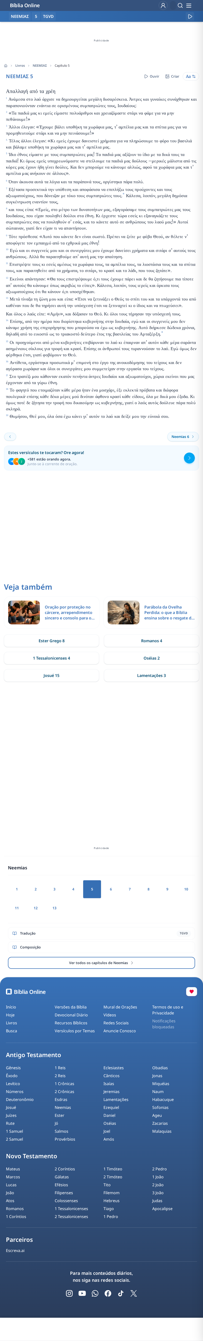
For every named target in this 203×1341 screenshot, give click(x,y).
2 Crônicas (64, 1091)
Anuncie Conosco (119, 1031)
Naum (158, 1091)
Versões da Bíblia (71, 1007)
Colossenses (66, 1200)
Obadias (160, 1067)
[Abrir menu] (188, 5)
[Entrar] (163, 5)
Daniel (109, 1115)
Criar (175, 76)
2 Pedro (159, 1169)
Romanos (15, 1208)
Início (11, 1007)
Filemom (111, 1192)
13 (54, 908)
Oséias (109, 1123)
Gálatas (62, 1177)
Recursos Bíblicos (71, 1023)
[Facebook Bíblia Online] (108, 1293)
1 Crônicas (64, 1083)
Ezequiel (111, 1107)
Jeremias (111, 1091)
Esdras (61, 1099)
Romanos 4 (151, 640)
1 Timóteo (112, 1169)
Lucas (11, 1185)
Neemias (63, 1107)
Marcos (13, 1177)
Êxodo (12, 1075)
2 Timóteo (112, 1177)
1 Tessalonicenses (71, 1208)
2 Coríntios (65, 1169)
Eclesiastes (113, 1067)
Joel (106, 1131)
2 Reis (60, 1075)
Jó (56, 1123)
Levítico (13, 1083)
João (10, 1192)
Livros (20, 65)
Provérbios (65, 1139)
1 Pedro (110, 1216)
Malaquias (162, 1131)
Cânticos (111, 1075)
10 (186, 889)
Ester (59, 1115)
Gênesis (13, 1067)
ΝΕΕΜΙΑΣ (40, 65)
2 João (158, 1185)
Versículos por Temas (75, 1031)
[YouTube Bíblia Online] (82, 1293)
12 (36, 908)
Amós (108, 1139)
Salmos (61, 1131)
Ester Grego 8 (52, 640)
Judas (157, 1200)
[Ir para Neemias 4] (10, 437)
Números (15, 1091)
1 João (158, 1177)
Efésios (61, 1185)
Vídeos (109, 1015)
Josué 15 (51, 675)
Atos (10, 1200)
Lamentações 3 (151, 675)
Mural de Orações (120, 1007)
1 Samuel (14, 1131)
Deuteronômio (20, 1099)
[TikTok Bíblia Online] (121, 1293)
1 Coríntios (16, 1216)
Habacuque (163, 1099)
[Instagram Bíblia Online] (69, 1293)
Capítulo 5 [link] (62, 65)
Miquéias (160, 1083)
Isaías (108, 1083)
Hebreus (111, 1200)
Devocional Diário (71, 1015)
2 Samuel (14, 1139)
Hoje (10, 1015)
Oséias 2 (152, 658)
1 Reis (60, 1067)
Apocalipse (162, 1208)
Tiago (108, 1208)
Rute (10, 1123)
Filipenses (64, 1192)
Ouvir (154, 76)
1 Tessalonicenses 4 (51, 658)
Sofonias (160, 1107)
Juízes (11, 1115)
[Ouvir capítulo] (190, 16)
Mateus (13, 1169)
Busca (11, 1031)
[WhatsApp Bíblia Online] (95, 1293)
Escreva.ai (15, 1250)
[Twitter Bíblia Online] (134, 1293)
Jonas (157, 1075)
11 (17, 908)
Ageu (157, 1115)
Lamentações (115, 1099)
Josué (11, 1107)
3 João (158, 1192)
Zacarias (160, 1123)
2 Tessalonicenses (71, 1216)
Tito (107, 1185)
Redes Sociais (116, 1023)
